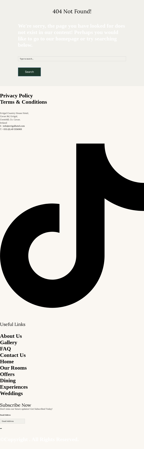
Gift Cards (103, 37)
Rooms (47, 37)
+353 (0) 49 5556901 (12, 129)
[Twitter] (72, 306)
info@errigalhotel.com (14, 126)
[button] (78, 37)
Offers (52, 37)
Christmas (41, 37)
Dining (57, 37)
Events (77, 37)
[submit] (1, 428)
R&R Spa (64, 37)
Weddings (71, 37)
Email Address (5, 415)
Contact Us (95, 37)
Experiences (86, 37)
